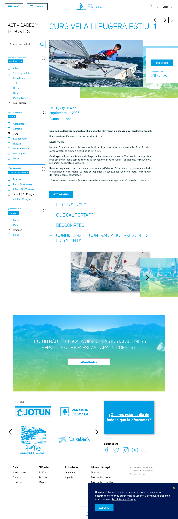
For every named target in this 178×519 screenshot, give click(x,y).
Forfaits (43, 477)
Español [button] (166, 6)
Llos (143, 474)
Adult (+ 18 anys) (22, 199)
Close (173, 20)
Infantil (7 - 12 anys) (23, 189)
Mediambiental (21, 148)
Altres (16, 68)
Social (16, 158)
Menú (16, 6)
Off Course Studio (146, 470)
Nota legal (96, 472)
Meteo (42, 482)
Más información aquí (124, 499)
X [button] (174, 488)
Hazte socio (19, 472)
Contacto (18, 477)
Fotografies (61, 194)
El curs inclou (73, 205)
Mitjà (16, 225)
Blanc (16, 235)
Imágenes (70, 472)
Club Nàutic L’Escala (89, 6)
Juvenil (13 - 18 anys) (24, 194)
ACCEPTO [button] (104, 507)
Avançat (17, 230)
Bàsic (16, 220)
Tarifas (42, 472)
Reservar (162, 63)
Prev (164, 20)
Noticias (17, 482)
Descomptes (70, 225)
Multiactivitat (20, 98)
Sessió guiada (20, 153)
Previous (10, 432)
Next (155, 20)
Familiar (17, 179)
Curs (15, 133)
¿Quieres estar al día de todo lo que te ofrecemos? (129, 417)
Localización (89, 361)
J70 (15, 83)
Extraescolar (20, 138)
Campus (17, 128)
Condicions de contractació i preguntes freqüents (102, 238)
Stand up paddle (21, 73)
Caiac (16, 93)
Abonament (19, 123)
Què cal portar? (74, 215)
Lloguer (17, 143)
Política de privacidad (102, 482)
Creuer (16, 88)
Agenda (40, 6)
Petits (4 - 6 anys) (22, 184)
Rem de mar (19, 78)
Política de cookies (101, 477)
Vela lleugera (20, 103)
